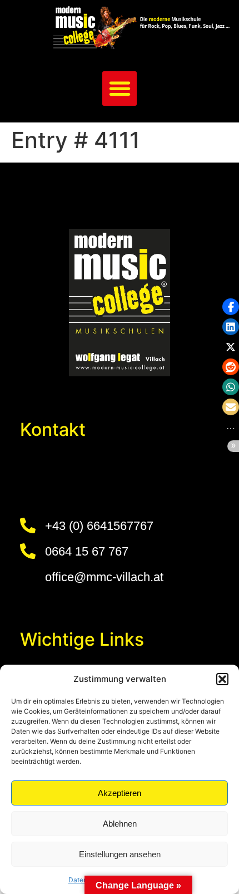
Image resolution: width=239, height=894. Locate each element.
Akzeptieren (119, 793)
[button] (222, 679)
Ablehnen (120, 823)
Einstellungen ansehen (120, 854)
